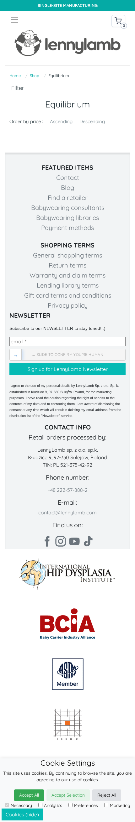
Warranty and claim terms (67, 275)
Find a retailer (68, 197)
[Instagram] (60, 541)
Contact (67, 177)
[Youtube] (74, 541)
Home (15, 75)
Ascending (61, 121)
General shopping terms (67, 255)
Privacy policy (68, 305)
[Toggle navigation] (39, 20)
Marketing (120, 805)
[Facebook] (46, 541)
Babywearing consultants (67, 207)
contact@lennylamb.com (67, 512)
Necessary (21, 805)
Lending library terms (68, 285)
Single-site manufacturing (68, 5)
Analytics (53, 805)
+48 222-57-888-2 (67, 490)
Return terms (67, 265)
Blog (67, 187)
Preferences (86, 805)
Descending (92, 121)
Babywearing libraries (67, 217)
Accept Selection (68, 795)
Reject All (106, 795)
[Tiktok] (88, 541)
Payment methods (67, 228)
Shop (34, 75)
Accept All (29, 795)
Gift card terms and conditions (67, 295)
